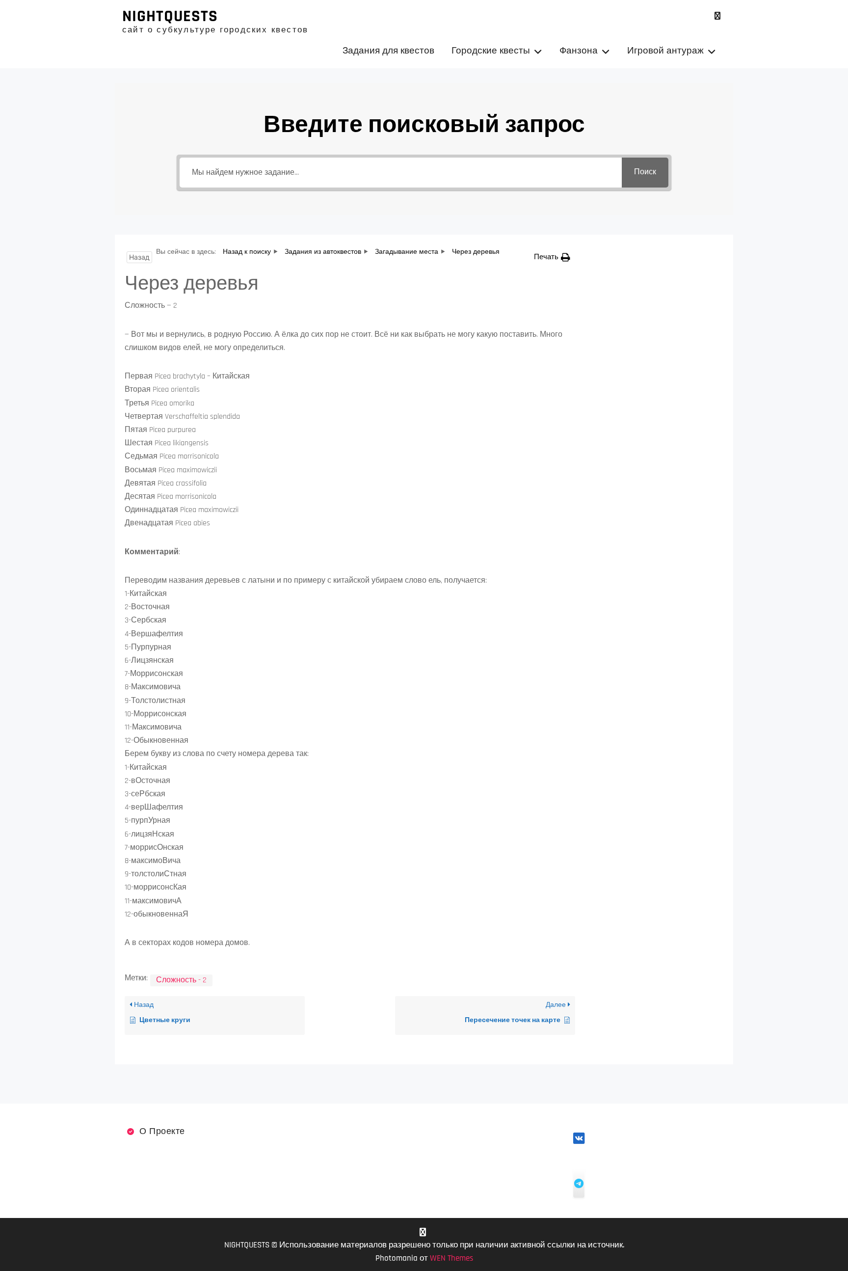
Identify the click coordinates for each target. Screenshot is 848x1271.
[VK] (717, 16)
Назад (139, 257)
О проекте (162, 1131)
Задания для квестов (388, 51)
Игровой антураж (665, 51)
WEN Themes (451, 1258)
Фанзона (578, 51)
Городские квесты (490, 51)
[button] (552, 257)
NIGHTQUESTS (170, 16)
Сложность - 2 (181, 980)
